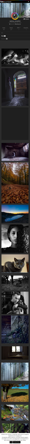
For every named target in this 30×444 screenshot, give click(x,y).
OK (11, 442)
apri (15, 58)
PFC (18, 27)
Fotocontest (5, 1)
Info (2, 32)
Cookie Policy (17, 442)
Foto (3, 36)
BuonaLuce (18, 24)
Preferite (4, 38)
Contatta (27, 19)
